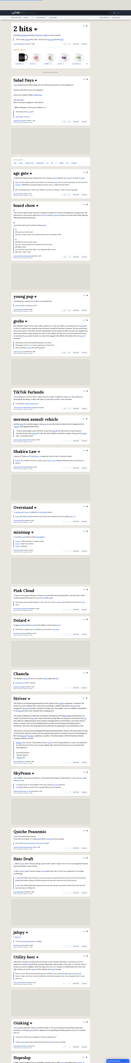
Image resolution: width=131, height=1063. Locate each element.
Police (15, 1028)
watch (83, 178)
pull (20, 941)
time (43, 215)
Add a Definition (104, 17)
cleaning (71, 974)
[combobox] (68, 13)
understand (19, 512)
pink (83, 602)
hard (17, 780)
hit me (23, 683)
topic (26, 512)
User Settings (116, 17)
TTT (49, 742)
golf (29, 964)
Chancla (15, 687)
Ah (16, 305)
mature (69, 178)
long (33, 625)
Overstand (16, 520)
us (34, 629)
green (15, 85)
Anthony (19, 742)
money (59, 602)
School (23, 736)
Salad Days (16, 121)
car (20, 937)
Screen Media (53, 17)
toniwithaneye (25, 609)
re (21, 305)
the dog (23, 309)
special (33, 969)
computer (56, 215)
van (44, 424)
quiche (25, 843)
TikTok (15, 397)
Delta (15, 778)
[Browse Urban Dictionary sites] (17, 13)
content (54, 178)
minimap (15, 550)
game (55, 182)
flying (46, 678)
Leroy (17, 516)
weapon (25, 678)
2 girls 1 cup (29, 163)
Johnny (22, 1042)
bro (37, 404)
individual (23, 625)
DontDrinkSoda (23, 1046)
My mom (18, 683)
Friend (17, 541)
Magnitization (21, 44)
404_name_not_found (26, 791)
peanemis (31, 843)
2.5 (52, 163)
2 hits (14, 44)
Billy (16, 182)
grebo (15, 352)
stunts (32, 941)
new (45, 595)
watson (20, 945)
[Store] (114, 12)
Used (45, 35)
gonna (27, 39)
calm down (55, 629)
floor (61, 39)
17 (31, 345)
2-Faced (74, 163)
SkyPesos (16, 791)
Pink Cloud (16, 609)
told (28, 516)
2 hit (14, 163)
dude (42, 602)
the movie (40, 843)
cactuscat (21, 352)
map (16, 537)
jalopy (15, 945)
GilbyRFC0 (23, 121)
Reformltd (24, 467)
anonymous (22, 633)
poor (81, 778)
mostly (23, 537)
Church (34, 433)
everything (40, 537)
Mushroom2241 (29, 847)
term (22, 424)
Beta (64, 716)
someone (23, 35)
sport (43, 871)
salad (18, 100)
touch (43, 598)
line (54, 431)
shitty (16, 937)
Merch (85, 44)
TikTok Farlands (17, 408)
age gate (15, 194)
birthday (18, 185)
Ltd (40, 456)
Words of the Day (16, 17)
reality (51, 598)
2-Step (61, 163)
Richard (17, 460)
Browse (26, 17)
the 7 (71, 516)
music (81, 326)
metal (30, 348)
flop (57, 678)
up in (28, 112)
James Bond (26, 941)
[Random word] (110, 13)
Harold (19, 757)
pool (79, 974)
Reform (36, 456)
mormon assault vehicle (19, 440)
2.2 (47, 163)
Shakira (49, 460)
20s (50, 301)
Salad (18, 117)
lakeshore (24, 982)
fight (38, 35)
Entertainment (40, 17)
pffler (22, 892)
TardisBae (22, 687)
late (40, 301)
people (44, 225)
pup (31, 305)
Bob (16, 234)
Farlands (32, 404)
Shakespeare (38, 95)
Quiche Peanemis (18, 847)
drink (62, 974)
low (55, 399)
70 (55, 785)
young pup (16, 309)
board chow (16, 256)
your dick (50, 39)
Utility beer (16, 982)
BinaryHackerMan (26, 256)
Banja (21, 194)
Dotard (15, 633)
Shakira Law (16, 467)
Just (17, 787)
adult (31, 301)
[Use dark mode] (118, 12)
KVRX (29, 440)
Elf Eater (23, 520)
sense (59, 625)
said (28, 117)
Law (28, 456)
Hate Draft (16, 892)
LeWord (22, 550)
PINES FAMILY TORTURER (30, 408)
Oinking (15, 1046)
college (61, 703)
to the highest (42, 512)
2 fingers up (40, 163)
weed (50, 1042)
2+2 (67, 163)
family (16, 426)
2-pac (21, 163)
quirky (49, 839)
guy (33, 718)
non (36, 1028)
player (23, 864)
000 (57, 785)
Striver (15, 761)
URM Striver (22, 761)
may (74, 706)
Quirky (15, 836)
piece (39, 839)
